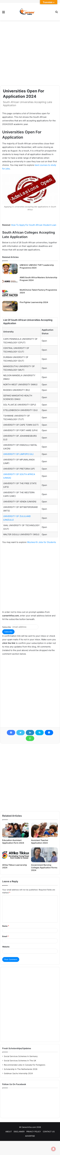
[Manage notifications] (53, 1149)
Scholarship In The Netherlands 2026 (20, 1069)
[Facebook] (11, 732)
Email (5, 936)
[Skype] (39, 732)
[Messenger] (49, 732)
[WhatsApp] (30, 738)
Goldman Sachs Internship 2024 (18, 1073)
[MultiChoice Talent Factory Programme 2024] (10, 294)
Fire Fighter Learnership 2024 (34, 302)
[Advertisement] (30, 53)
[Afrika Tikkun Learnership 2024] (15, 854)
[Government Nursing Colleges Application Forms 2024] (44, 854)
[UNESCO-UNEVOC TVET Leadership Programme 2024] (10, 269)
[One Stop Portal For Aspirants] (30, 12)
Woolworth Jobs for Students (41, 542)
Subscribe (6, 627)
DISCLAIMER (19, 1131)
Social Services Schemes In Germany (21, 1056)
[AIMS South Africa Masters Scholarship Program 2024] (10, 281)
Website (5, 947)
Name (5, 926)
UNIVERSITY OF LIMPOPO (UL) (18, 454)
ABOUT (8, 1131)
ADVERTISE (30, 1136)
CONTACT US (49, 1131)
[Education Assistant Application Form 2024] (15, 830)
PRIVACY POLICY (33, 1131)
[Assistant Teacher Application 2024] (44, 830)
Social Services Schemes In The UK (20, 1060)
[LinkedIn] (30, 732)
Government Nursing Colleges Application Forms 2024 (44, 867)
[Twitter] (20, 732)
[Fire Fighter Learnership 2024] (10, 306)
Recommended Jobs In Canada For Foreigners (24, 1065)
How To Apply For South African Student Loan (33, 225)
